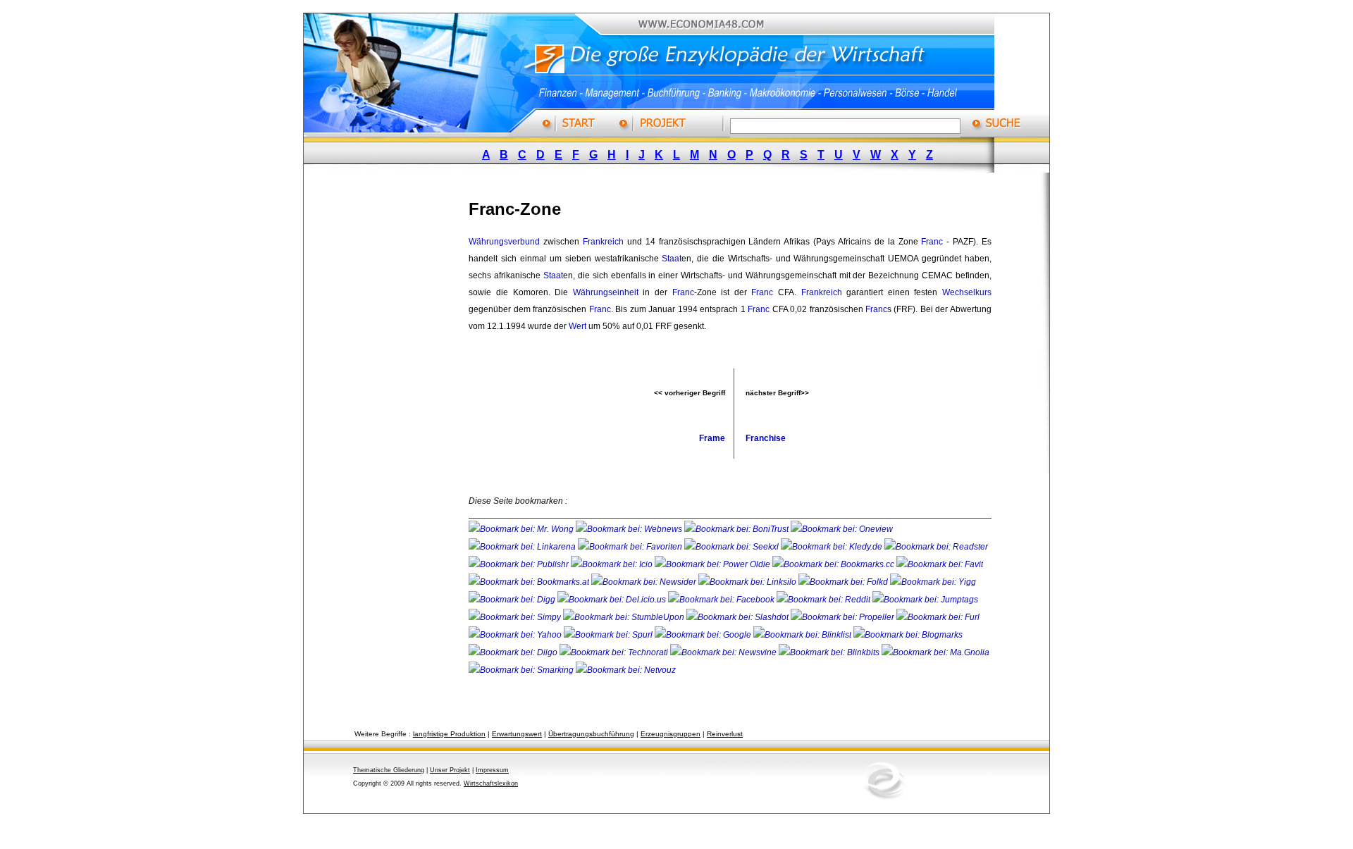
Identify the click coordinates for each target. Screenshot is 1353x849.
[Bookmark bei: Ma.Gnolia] (935, 652)
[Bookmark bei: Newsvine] (724, 652)
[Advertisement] (398, 396)
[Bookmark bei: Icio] (613, 564)
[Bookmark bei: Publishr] (520, 564)
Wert (577, 326)
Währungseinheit (605, 292)
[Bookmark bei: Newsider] (644, 582)
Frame (712, 438)
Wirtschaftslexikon (491, 783)
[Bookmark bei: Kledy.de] (832, 547)
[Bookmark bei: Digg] (513, 600)
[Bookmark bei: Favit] (939, 564)
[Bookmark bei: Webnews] (630, 529)
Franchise (766, 438)
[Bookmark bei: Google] (704, 635)
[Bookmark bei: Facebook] (722, 600)
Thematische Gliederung (388, 770)
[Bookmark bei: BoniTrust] (737, 529)
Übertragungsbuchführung (591, 734)
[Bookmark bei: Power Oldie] (713, 564)
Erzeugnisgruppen (670, 734)
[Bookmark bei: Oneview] (842, 529)
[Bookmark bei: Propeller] (843, 617)
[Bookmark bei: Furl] (938, 617)
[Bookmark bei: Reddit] (824, 600)
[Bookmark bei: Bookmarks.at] (530, 582)
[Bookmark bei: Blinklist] (803, 635)
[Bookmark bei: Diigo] (514, 652)
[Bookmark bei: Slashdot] (738, 617)
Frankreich (603, 242)
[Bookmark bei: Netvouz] (626, 670)
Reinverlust (725, 734)
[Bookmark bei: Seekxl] (732, 547)
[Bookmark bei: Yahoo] (516, 635)
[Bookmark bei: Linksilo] (747, 582)
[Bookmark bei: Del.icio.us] (612, 600)
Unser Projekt (450, 770)
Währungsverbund (504, 242)
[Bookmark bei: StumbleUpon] (624, 617)
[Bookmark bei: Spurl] (609, 635)
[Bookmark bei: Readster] (936, 547)
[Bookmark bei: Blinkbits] (830, 652)
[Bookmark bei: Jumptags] (925, 600)
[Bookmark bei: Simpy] (516, 617)
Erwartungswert (517, 734)
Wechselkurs (966, 292)
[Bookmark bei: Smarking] (522, 670)
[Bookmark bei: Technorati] (615, 652)
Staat (671, 259)
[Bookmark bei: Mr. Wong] (522, 529)
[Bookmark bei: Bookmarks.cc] (834, 564)
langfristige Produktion (449, 734)
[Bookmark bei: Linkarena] (523, 547)
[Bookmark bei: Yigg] (933, 582)
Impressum (492, 770)
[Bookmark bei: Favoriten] (631, 547)
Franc (932, 242)
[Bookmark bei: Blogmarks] (908, 635)
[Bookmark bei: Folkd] (844, 582)
